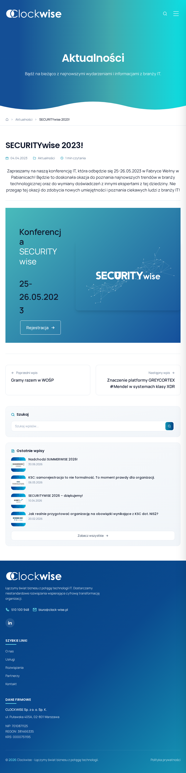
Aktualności (23, 119)
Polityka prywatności (166, 760)
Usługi (10, 659)
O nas (9, 651)
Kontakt (11, 684)
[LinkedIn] (10, 622)
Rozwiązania (14, 667)
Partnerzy (12, 676)
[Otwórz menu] (176, 13)
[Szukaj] (165, 13)
